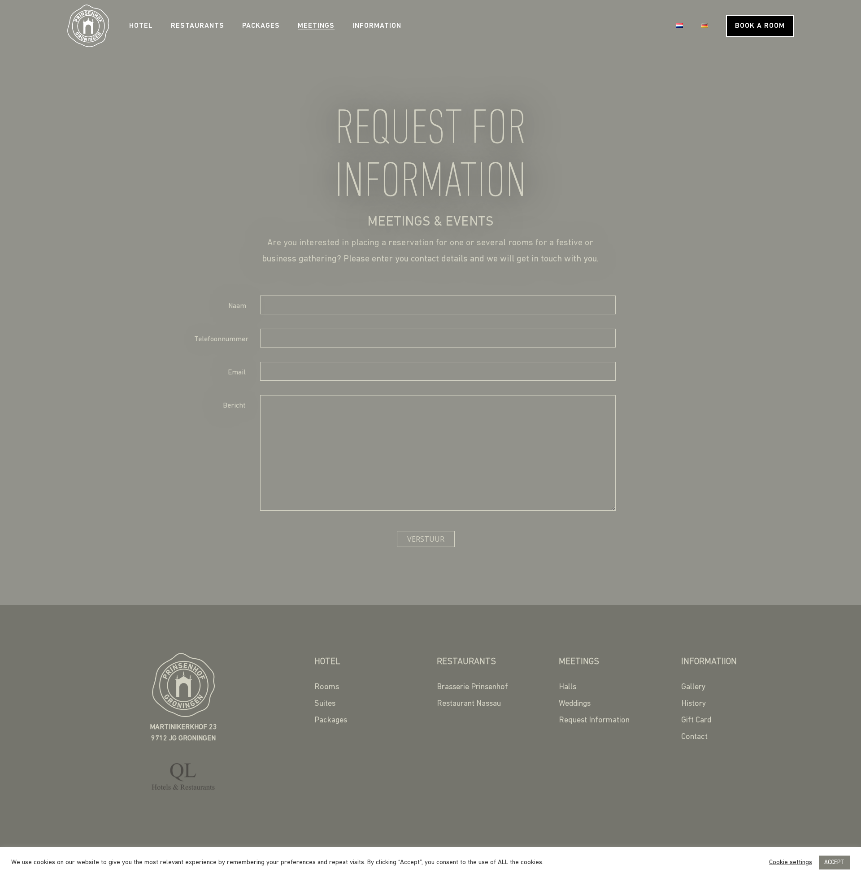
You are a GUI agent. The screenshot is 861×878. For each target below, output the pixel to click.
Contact (694, 737)
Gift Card (696, 721)
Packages (261, 26)
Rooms (326, 687)
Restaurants (197, 26)
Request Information (594, 721)
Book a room (760, 26)
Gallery (693, 687)
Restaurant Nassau (469, 704)
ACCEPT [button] (834, 862)
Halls (567, 687)
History (693, 704)
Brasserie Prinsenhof (472, 687)
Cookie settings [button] (790, 862)
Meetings (316, 26)
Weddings (575, 704)
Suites (324, 704)
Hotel (141, 26)
